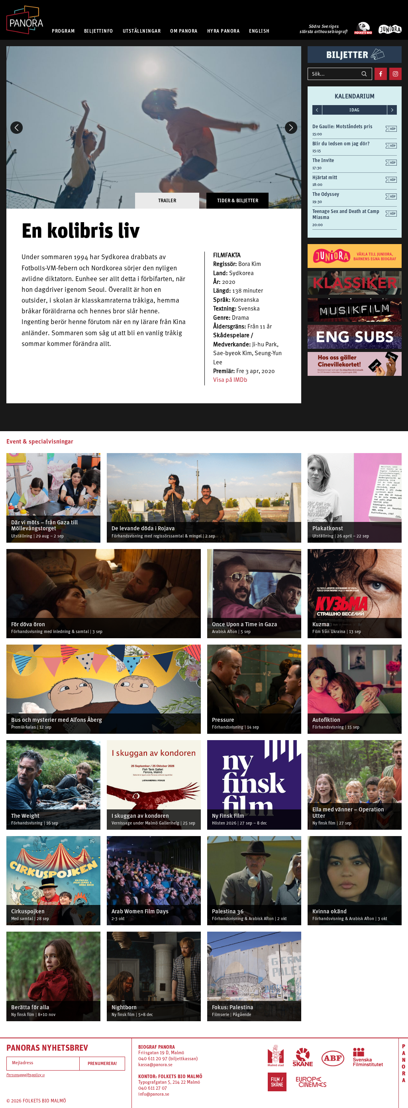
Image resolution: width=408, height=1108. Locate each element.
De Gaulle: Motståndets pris (342, 126)
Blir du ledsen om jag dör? (341, 144)
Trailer (167, 200)
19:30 (317, 201)
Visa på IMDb (230, 380)
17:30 (317, 168)
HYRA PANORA (223, 31)
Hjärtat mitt (324, 177)
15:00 (317, 134)
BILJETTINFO (98, 31)
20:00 (317, 225)
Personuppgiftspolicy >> (25, 1075)
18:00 (317, 184)
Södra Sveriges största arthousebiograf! (323, 29)
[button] (16, 127)
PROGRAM (63, 31)
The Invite (323, 160)
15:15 (316, 151)
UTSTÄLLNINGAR (142, 31)
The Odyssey (325, 194)
